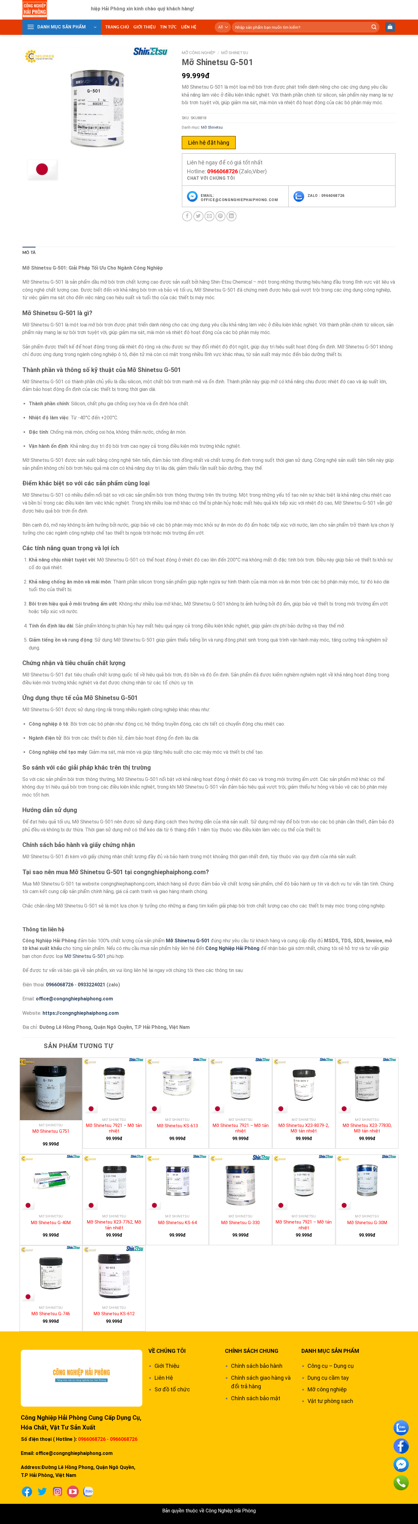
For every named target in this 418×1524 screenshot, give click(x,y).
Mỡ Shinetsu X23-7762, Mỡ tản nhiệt (114, 1225)
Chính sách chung (251, 1351)
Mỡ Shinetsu (234, 52)
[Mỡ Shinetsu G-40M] (51, 1183)
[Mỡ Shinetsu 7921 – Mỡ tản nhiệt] (114, 1086)
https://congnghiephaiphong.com (81, 1013)
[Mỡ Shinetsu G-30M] (367, 1183)
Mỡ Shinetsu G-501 (188, 941)
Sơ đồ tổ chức (172, 1389)
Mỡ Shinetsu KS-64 (177, 1222)
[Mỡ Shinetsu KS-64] (177, 1183)
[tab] (28, 253)
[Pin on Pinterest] (220, 216)
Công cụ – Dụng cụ (331, 1366)
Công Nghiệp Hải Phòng (232, 948)
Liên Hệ (188, 27)
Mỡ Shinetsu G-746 (51, 1313)
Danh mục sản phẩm (330, 1351)
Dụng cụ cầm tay (328, 1378)
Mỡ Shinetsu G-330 (240, 1222)
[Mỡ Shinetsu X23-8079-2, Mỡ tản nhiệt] (304, 1086)
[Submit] (374, 27)
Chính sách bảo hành (256, 1366)
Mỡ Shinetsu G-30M (367, 1222)
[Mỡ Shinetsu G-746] (51, 1274)
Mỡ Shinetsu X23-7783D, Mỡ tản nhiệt (367, 1128)
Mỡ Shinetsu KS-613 (177, 1125)
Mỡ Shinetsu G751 (50, 1131)
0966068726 (222, 171)
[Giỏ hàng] (390, 27)
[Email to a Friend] (209, 216)
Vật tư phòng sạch (330, 1401)
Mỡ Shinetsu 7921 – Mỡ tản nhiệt (114, 1128)
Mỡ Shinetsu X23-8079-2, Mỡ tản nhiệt (303, 1128)
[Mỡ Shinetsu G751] (51, 1089)
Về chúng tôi (167, 1351)
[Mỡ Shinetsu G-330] (240, 1183)
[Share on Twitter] (198, 216)
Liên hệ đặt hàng (208, 142)
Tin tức (168, 27)
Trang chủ (117, 27)
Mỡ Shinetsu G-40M (51, 1222)
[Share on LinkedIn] (231, 216)
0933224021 (91, 985)
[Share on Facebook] (187, 216)
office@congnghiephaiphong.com (74, 999)
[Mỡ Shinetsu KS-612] (114, 1274)
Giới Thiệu (144, 27)
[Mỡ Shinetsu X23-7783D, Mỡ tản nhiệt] (367, 1086)
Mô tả (28, 253)
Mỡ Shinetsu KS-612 (114, 1313)
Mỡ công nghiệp (198, 52)
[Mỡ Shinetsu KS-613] (177, 1086)
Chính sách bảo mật (255, 1398)
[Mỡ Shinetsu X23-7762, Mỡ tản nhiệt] (114, 1183)
